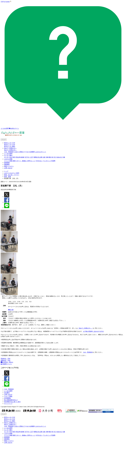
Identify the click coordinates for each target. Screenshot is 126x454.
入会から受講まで (19, 152)
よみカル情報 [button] (8, 159)
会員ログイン (14, 128)
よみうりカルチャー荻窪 (11, 173)
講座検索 (7, 162)
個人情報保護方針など (11, 400)
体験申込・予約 (5, 360)
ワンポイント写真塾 (49, 161)
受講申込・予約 (5, 358)
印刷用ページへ (7, 364)
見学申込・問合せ (7, 362)
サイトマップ (8, 403)
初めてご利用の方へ (10, 150)
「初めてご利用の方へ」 (85, 328)
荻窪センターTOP (9, 144)
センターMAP (8, 157)
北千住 (27, 157)
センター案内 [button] (8, 155)
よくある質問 (8, 153)
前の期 (11, 309)
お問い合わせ (8, 168)
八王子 (31, 157)
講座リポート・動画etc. (20, 161)
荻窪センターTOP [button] (9, 143)
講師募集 (7, 164)
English (7, 1)
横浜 (50, 157)
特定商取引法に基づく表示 (12, 401)
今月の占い (39, 161)
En (4, 1)
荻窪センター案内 (9, 146)
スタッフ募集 (8, 396)
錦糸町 (22, 157)
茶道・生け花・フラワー (11, 175)
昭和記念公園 (38, 157)
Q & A (27, 152)
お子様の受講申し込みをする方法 (93, 331)
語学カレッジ (31, 161)
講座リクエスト (9, 166)
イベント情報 (8, 161)
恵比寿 (18, 157)
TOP (2, 1)
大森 (43, 157)
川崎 (46, 157)
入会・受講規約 (9, 152)
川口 (54, 157)
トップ (6, 171)
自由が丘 (59, 157)
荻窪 (14, 157)
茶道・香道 (7, 176)
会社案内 (7, 392)
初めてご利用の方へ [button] (10, 148)
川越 (63, 157)
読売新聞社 (7, 398)
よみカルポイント (40, 152)
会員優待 (32, 152)
